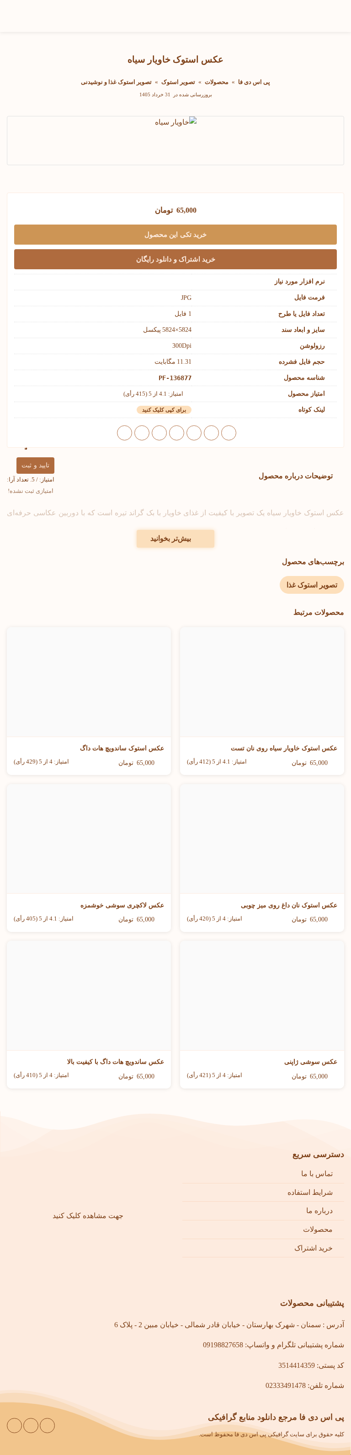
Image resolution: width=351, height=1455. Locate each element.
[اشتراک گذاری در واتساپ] (228, 432)
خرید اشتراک (313, 1248)
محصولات (217, 82)
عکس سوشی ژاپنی (310, 1061)
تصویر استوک (178, 82)
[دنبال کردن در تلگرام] (14, 1425)
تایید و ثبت (35, 465)
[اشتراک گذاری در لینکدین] (141, 432)
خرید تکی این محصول (175, 234)
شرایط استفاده (310, 1192)
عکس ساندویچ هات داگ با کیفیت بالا (115, 1061)
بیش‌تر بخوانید (170, 538)
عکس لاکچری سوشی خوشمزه (122, 905)
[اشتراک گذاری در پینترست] (159, 432)
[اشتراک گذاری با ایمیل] (176, 432)
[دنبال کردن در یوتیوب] (30, 1425)
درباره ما (319, 1210)
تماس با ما (317, 1174)
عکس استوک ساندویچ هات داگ (122, 748)
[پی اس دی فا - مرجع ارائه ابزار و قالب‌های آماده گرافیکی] (41, 16)
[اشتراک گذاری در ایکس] (194, 432)
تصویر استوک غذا (312, 585)
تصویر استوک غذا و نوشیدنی (116, 82)
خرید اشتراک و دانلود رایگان (175, 259)
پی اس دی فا (254, 82)
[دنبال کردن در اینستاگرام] (47, 1425)
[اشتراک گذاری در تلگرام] (124, 432)
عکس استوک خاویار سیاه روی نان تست (284, 748)
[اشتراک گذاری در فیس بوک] (211, 432)
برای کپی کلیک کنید (164, 410)
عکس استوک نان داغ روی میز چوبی (289, 905)
